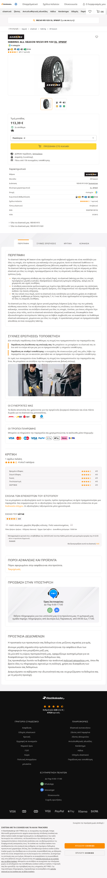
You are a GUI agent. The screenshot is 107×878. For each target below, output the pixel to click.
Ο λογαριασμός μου (96, 4)
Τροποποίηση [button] (93, 183)
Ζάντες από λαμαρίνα (80, 732)
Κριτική (68, 243)
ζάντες (17, 11)
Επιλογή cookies (85, 853)
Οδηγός (74, 11)
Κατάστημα (63, 11)
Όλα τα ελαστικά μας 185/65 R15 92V (27, 226)
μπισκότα (26, 764)
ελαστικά (7, 11)
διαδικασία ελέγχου (14, 506)
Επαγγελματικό (30, 4)
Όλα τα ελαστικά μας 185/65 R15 (25, 222)
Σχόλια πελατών (51, 4)
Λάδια (53, 11)
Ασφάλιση (26, 727)
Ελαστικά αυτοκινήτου (80, 727)
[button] (19, 538)
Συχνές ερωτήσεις (46, 243)
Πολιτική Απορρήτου (26, 759)
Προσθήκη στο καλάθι (56, 146)
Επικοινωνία (70, 4)
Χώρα (26, 755)
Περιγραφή (23, 243)
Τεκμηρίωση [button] (14, 569)
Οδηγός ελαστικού (26, 732)
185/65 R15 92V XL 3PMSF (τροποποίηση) (54, 20)
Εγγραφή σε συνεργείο (27, 741)
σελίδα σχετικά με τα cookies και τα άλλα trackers (28, 870)
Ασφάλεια (84, 243)
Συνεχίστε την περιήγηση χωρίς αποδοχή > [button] (88, 823)
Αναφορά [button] (12, 541)
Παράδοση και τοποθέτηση (80, 759)
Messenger (50, 790)
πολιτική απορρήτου (74, 660)
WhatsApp (49, 784)
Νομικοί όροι (27, 745)
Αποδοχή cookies (84, 846)
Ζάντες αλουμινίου (80, 736)
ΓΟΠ (27, 750)
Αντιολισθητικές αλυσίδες (35, 11)
